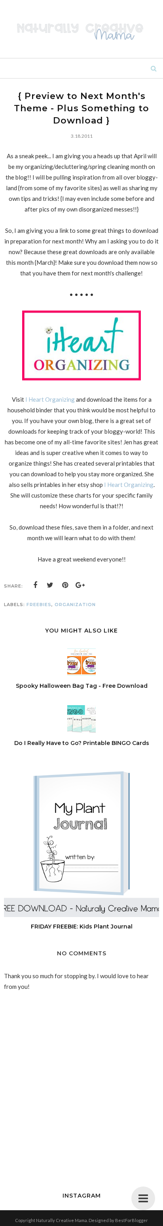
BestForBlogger (131, 1220)
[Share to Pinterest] (65, 585)
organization (75, 604)
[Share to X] (50, 585)
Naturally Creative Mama (61, 1220)
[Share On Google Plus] (80, 585)
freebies (39, 604)
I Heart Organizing (50, 399)
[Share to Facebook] (35, 585)
